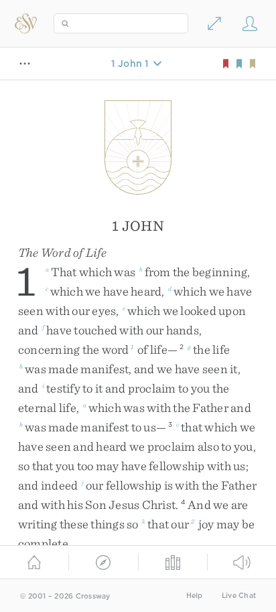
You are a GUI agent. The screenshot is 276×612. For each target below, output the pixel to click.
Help (194, 595)
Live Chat (239, 595)
